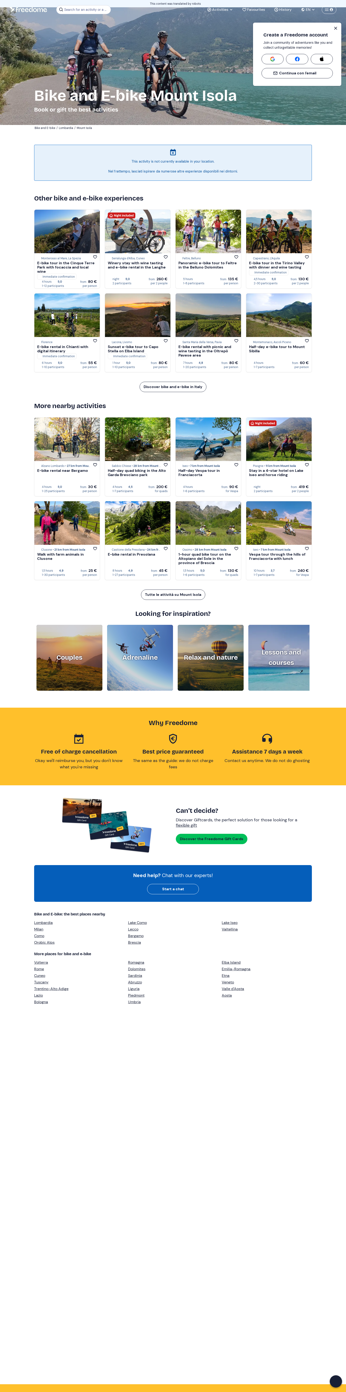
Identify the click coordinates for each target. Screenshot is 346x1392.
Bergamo (136, 935)
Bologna (41, 1001)
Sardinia (135, 975)
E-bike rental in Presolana (131, 554)
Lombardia (43, 922)
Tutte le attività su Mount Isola (173, 594)
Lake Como (137, 922)
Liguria (134, 988)
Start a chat (173, 889)
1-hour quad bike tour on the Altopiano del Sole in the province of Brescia (204, 558)
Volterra (41, 962)
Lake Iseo (229, 922)
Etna (225, 975)
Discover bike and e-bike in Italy (173, 386)
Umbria (134, 1001)
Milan (38, 929)
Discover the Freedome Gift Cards (211, 838)
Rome (39, 969)
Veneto (228, 982)
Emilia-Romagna (236, 969)
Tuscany (41, 982)
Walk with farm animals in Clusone (60, 556)
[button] (336, 1381)
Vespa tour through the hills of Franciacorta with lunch (277, 556)
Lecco (133, 929)
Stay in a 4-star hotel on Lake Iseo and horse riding (276, 472)
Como (39, 935)
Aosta (227, 995)
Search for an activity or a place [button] (86, 10)
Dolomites (136, 969)
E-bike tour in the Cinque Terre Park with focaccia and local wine (66, 267)
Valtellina (230, 929)
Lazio (38, 995)
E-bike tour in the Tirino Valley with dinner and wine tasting (277, 265)
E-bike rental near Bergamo (62, 470)
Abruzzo (135, 982)
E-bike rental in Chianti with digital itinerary (62, 348)
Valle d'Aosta (233, 988)
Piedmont (136, 995)
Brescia (134, 942)
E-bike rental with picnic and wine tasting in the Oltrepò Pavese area (204, 351)
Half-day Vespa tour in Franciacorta (199, 472)
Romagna (136, 962)
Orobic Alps (44, 942)
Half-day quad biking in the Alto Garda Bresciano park (137, 472)
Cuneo (39, 975)
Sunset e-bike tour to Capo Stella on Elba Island (133, 348)
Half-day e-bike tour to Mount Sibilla (277, 348)
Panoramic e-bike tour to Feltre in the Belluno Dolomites (207, 265)
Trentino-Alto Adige (51, 988)
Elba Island (231, 962)
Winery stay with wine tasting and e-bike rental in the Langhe (137, 265)
